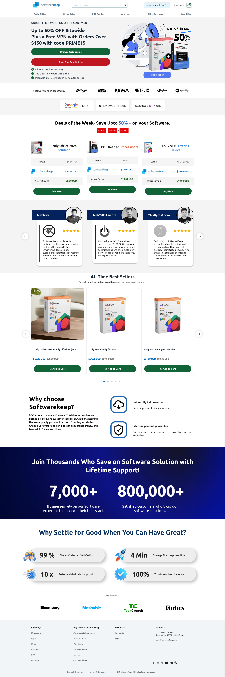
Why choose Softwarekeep (84, 632)
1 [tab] (104, 380)
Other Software (155, 14)
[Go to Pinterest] (175, 662)
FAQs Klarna (78, 643)
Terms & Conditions (76, 671)
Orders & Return (79, 637)
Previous (25, 235)
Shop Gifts (185, 14)
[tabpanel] (57, 332)
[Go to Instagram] (158, 662)
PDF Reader (98, 14)
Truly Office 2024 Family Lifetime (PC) (54, 348)
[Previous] (26, 333)
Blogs (117, 637)
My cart (34, 643)
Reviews (76, 654)
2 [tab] (108, 380)
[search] (125, 5)
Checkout (35, 648)
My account (36, 632)
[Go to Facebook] (153, 662)
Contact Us (35, 659)
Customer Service (80, 648)
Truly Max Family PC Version (160, 348)
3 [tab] (112, 380)
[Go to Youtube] (167, 662)
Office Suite (69, 14)
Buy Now (57, 190)
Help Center (120, 632)
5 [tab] (119, 380)
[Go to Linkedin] (171, 662)
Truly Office (40, 14)
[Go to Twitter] (162, 662)
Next (199, 235)
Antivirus (125, 14)
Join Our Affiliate (80, 659)
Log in (33, 637)
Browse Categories (70, 51)
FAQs (33, 654)
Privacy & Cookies (97, 671)
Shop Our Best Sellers (71, 61)
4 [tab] (115, 380)
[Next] (199, 333)
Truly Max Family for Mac (102, 348)
